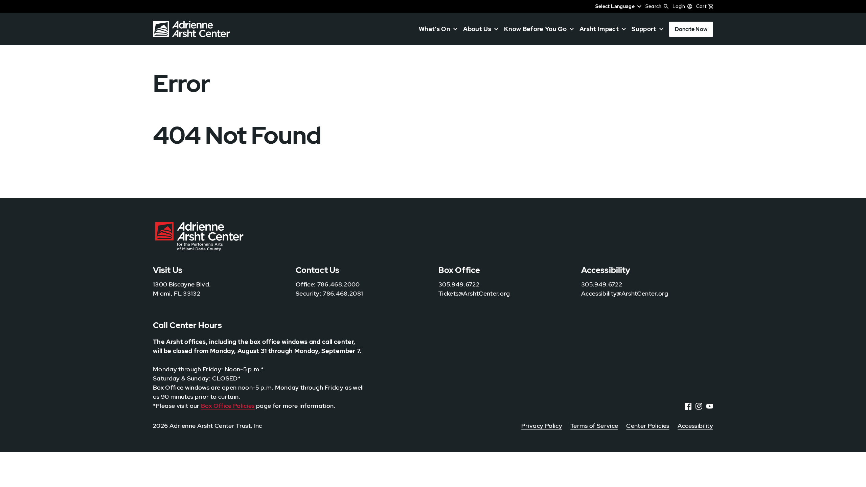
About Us (477, 29)
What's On (434, 29)
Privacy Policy (541, 426)
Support (644, 29)
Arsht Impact (599, 29)
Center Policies (647, 426)
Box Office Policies (228, 406)
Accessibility (695, 426)
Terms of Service (594, 426)
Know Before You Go (535, 29)
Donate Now (691, 29)
